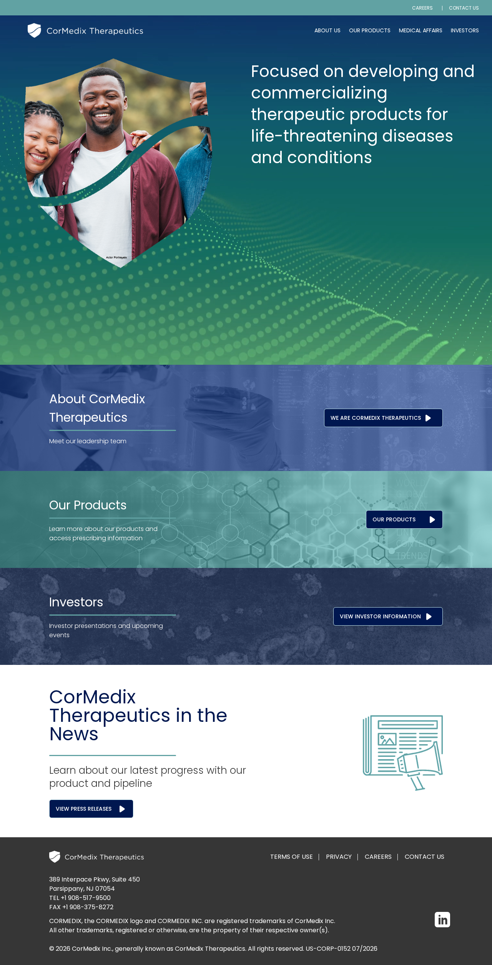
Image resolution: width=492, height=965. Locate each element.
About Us (327, 30)
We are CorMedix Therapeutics (376, 418)
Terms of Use (291, 857)
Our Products (370, 30)
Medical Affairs (420, 30)
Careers (422, 8)
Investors (465, 30)
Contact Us (464, 8)
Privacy (339, 857)
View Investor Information (380, 616)
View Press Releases (83, 809)
